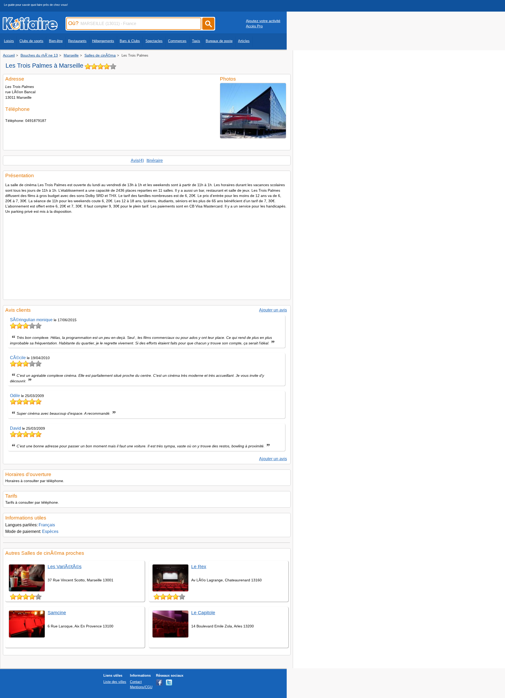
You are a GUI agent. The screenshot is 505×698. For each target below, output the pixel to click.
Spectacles (154, 41)
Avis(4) (137, 160)
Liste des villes (114, 682)
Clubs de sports (31, 41)
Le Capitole (203, 612)
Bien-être (56, 41)
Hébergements (103, 41)
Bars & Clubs (130, 41)
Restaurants (77, 41)
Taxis (196, 41)
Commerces (177, 41)
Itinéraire (155, 160)
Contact (136, 682)
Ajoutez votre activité (263, 21)
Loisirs (9, 41)
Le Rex (198, 566)
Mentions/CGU (141, 687)
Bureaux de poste (219, 41)
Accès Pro (254, 26)
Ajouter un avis (273, 310)
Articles (244, 41)
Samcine (57, 612)
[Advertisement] (147, 255)
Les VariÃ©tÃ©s (65, 566)
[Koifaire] (30, 28)
